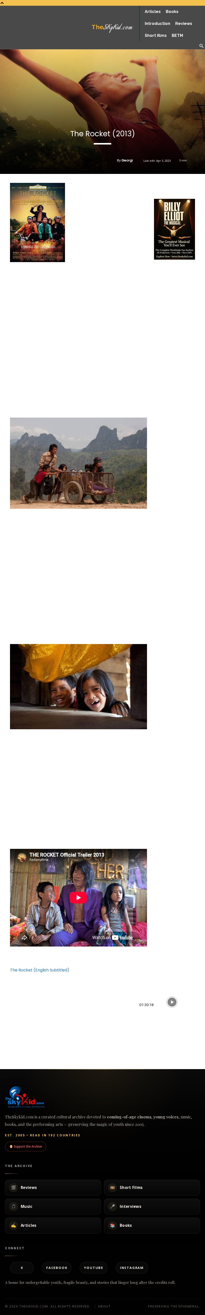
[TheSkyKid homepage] (102, 1097)
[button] (202, 46)
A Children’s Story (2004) (92, 1042)
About (104, 1306)
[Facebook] (159, 186)
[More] (193, 186)
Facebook (56, 1267)
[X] (171, 186)
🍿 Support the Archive (25, 1146)
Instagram (132, 1267)
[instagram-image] (161, 268)
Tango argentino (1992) (161, 1013)
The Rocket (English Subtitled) (39, 970)
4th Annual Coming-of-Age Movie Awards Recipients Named (31, 1010)
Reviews (5, 1024)
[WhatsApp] (182, 186)
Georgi (127, 160)
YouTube (93, 1267)
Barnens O (79, 1008)
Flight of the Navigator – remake (30, 1042)
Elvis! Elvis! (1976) (154, 1042)
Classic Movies (148, 1054)
